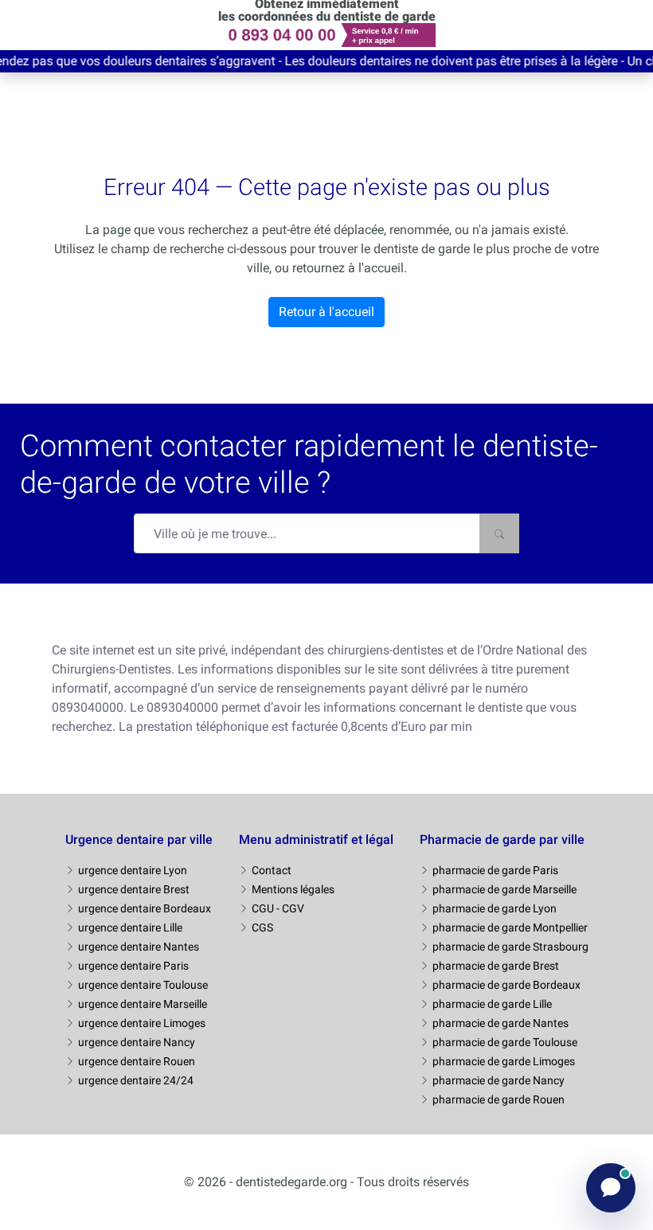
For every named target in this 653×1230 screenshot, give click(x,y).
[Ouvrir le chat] (610, 1187)
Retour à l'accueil (326, 311)
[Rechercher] (499, 533)
